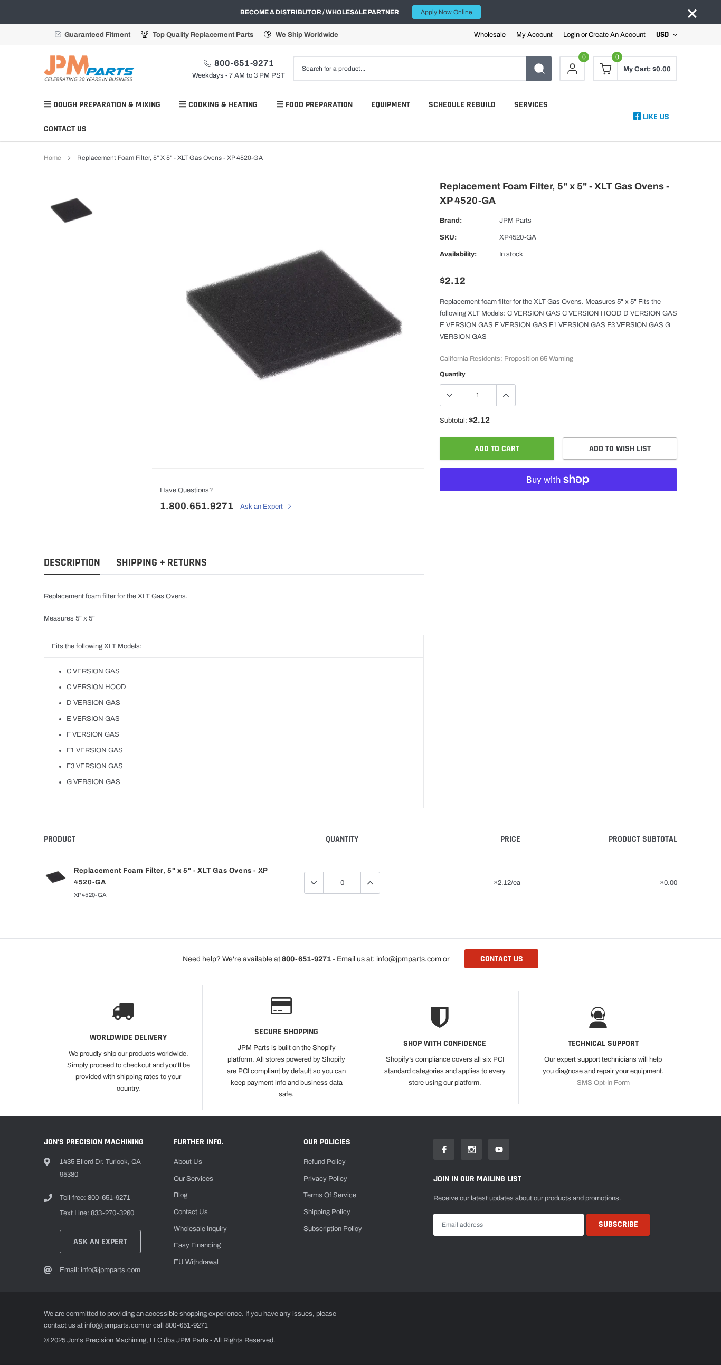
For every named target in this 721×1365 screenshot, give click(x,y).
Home (52, 157)
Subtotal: (453, 420)
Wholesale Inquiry (200, 1229)
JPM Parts (515, 220)
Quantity (453, 374)
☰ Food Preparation (314, 104)
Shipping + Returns (161, 562)
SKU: (448, 237)
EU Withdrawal (196, 1262)
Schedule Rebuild (462, 104)
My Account (534, 35)
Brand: (451, 220)
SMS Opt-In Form (603, 1082)
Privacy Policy (325, 1178)
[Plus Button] (505, 395)
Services (531, 104)
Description (72, 562)
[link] (71, 210)
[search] (539, 68)
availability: (458, 254)
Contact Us (65, 129)
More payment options (558, 505)
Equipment (390, 104)
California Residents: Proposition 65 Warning (506, 358)
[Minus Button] (449, 395)
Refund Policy (324, 1162)
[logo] (91, 68)
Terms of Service (329, 1195)
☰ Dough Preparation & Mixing (102, 104)
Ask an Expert (262, 506)
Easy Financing (197, 1245)
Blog (180, 1195)
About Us (188, 1162)
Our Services (193, 1178)
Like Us (655, 116)
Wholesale (490, 35)
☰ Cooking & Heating (218, 104)
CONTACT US (501, 959)
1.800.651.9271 (196, 506)
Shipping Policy (326, 1212)
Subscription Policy (332, 1229)
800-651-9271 (244, 63)
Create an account (617, 35)
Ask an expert (100, 1241)
